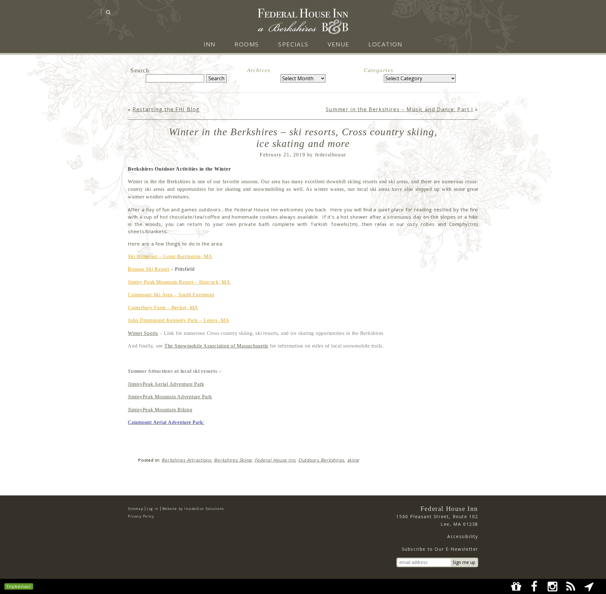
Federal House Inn (275, 460)
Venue (338, 44)
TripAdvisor (18, 586)
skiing (353, 460)
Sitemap (135, 508)
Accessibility (462, 536)
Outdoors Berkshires (321, 460)
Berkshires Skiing (233, 460)
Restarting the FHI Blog (166, 109)
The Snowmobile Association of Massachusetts (216, 346)
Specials (293, 44)
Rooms (247, 44)
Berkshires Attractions (186, 460)
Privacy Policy (141, 516)
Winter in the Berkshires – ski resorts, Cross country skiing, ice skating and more (303, 137)
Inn (210, 44)
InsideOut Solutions (204, 508)
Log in (153, 508)
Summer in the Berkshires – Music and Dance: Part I (399, 109)
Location (385, 44)
